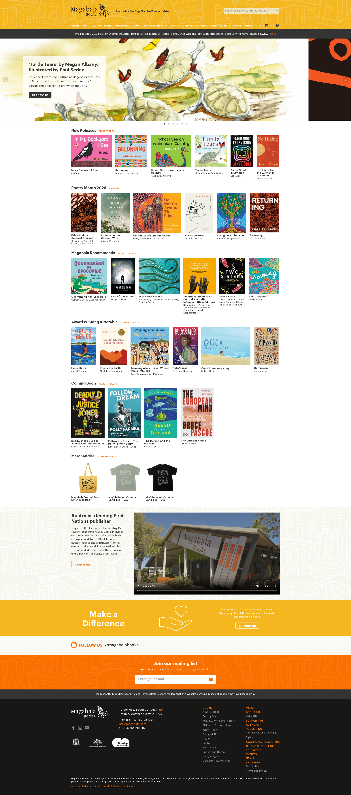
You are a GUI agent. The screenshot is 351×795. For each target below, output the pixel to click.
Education (209, 25)
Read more (324, 95)
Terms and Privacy (256, 770)
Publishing (122, 25)
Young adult (209, 734)
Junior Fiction (210, 729)
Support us (247, 625)
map (160, 709)
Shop (75, 25)
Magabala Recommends (216, 761)
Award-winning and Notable (219, 720)
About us (88, 25)
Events (225, 25)
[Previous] (5, 79)
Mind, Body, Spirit (212, 756)
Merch (250, 708)
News (237, 25)
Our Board (252, 715)
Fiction (206, 738)
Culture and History (214, 752)
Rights (249, 737)
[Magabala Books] (90, 11)
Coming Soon (210, 716)
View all (114, 188)
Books (207, 708)
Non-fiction (209, 747)
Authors (105, 25)
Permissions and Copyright (261, 732)
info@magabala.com (132, 724)
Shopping (253, 762)
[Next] (345, 79)
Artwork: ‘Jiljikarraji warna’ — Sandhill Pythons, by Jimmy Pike (104, 786)
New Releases (211, 711)
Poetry (206, 743)
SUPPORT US (252, 25)
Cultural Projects (184, 25)
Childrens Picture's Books (217, 725)
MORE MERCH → (107, 456)
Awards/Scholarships (150, 25)
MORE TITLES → (108, 131)
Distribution (253, 766)
